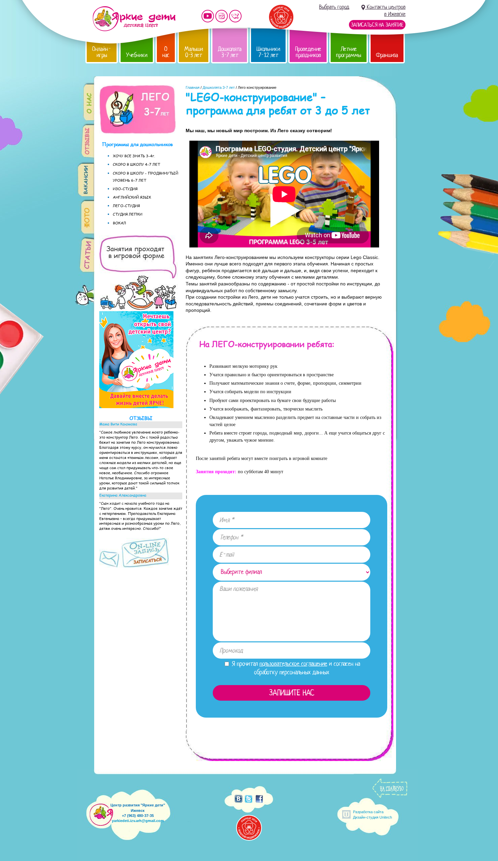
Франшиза (387, 55)
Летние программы (348, 52)
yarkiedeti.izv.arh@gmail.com (138, 821)
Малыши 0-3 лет (193, 52)
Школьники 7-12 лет (268, 52)
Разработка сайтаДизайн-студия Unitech (372, 814)
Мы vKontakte (235, 16)
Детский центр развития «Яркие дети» (133, 18)
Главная (193, 87)
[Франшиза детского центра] (136, 406)
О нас (165, 52)
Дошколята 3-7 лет (230, 52)
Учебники (136, 55)
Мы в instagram (221, 16)
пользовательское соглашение (293, 664)
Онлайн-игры (101, 52)
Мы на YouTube (207, 16)
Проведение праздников (308, 52)
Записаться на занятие (377, 24)
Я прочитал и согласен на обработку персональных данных (295, 668)
